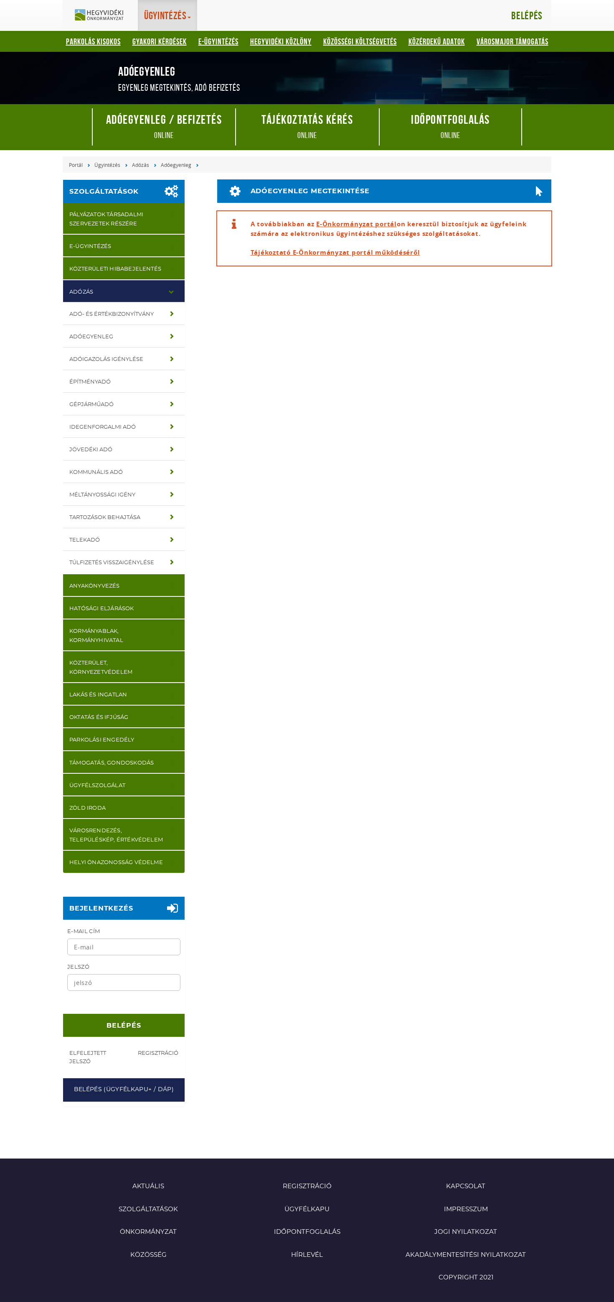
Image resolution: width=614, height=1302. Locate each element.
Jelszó (78, 967)
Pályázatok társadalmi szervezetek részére (106, 219)
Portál (76, 164)
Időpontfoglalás (307, 1232)
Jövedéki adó (90, 450)
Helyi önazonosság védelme (116, 862)
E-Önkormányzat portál (356, 224)
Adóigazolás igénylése (106, 359)
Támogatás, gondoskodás (111, 763)
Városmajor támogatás (512, 41)
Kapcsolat (465, 1186)
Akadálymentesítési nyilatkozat (466, 1255)
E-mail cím (83, 931)
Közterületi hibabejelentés (115, 269)
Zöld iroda (87, 808)
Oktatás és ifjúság (99, 717)
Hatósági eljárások (101, 608)
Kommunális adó (96, 472)
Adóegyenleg (176, 164)
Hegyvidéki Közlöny (281, 41)
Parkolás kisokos (93, 41)
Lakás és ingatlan (98, 695)
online (164, 126)
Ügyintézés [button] (165, 15)
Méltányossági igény (102, 495)
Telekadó (84, 540)
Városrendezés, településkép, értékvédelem (116, 835)
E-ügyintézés (218, 41)
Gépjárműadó (91, 404)
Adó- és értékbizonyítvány (111, 314)
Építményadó (90, 382)
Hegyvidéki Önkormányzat (102, 15)
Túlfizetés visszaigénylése (111, 562)
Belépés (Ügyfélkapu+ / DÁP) (124, 1089)
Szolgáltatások (104, 191)
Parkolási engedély (101, 740)
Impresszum (466, 1209)
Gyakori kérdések (159, 41)
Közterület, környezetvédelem (100, 667)
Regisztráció (158, 1053)
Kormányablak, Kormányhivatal (96, 636)
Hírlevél (307, 1255)
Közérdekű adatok (436, 41)
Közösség (148, 1255)
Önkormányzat (148, 1232)
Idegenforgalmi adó (102, 427)
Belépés (527, 15)
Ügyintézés (107, 164)
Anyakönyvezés (94, 586)
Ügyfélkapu (307, 1209)
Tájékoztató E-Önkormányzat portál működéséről (335, 252)
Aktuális (148, 1186)
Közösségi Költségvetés (360, 41)
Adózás (140, 164)
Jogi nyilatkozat (465, 1232)
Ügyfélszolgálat (97, 785)
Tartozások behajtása (104, 517)
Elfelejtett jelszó (87, 1057)
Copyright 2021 (466, 1277)
